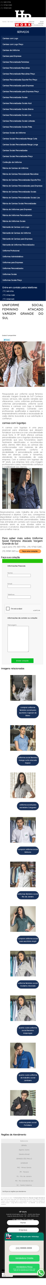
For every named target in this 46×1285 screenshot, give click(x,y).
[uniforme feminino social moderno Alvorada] (23, 963)
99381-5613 (8, 8)
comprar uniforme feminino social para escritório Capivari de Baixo (27, 711)
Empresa (23, 1230)
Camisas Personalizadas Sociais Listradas (19, 121)
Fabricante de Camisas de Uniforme (17, 233)
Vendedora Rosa (24, 1268)
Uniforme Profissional (11, 251)
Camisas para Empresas (12, 56)
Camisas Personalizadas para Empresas (18, 86)
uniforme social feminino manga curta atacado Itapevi (28, 760)
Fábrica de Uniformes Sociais (14, 221)
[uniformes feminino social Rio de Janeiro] (23, 874)
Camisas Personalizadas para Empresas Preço (21, 91)
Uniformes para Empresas (13, 262)
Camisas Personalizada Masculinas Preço (19, 74)
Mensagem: (12, 625)
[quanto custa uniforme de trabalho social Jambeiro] (23, 1055)
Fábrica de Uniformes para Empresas (17, 209)
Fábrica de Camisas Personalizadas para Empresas (22, 186)
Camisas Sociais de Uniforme (14, 133)
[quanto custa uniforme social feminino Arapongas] (23, 1007)
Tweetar (6, 340)
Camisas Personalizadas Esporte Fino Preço (20, 80)
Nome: (10, 573)
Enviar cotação (22, 661)
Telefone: (11, 594)
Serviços (23, 31)
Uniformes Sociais (10, 274)
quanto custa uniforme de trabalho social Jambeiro (28, 1077)
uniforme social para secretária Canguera (27, 806)
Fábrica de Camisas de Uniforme (15, 168)
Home (23, 1222)
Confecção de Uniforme (12, 162)
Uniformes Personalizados (13, 268)
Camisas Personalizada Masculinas (16, 68)
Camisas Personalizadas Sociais (15, 97)
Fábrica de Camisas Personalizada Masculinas (21, 174)
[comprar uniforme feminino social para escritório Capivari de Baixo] (23, 687)
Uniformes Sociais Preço (12, 280)
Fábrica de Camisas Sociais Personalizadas (19, 204)
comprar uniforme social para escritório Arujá (28, 939)
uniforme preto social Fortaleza (27, 1123)
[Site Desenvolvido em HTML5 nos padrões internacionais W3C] (7, 1276)
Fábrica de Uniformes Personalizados (17, 215)
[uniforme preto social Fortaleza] (23, 1102)
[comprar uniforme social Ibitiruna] (23, 829)
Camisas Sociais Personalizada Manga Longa (20, 145)
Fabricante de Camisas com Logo (16, 227)
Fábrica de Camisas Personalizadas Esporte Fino (22, 180)
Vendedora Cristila (24, 1258)
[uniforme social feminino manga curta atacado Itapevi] (23, 737)
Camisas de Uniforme (11, 50)
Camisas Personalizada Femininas (16, 62)
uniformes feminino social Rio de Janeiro (27, 895)
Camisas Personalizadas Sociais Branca (18, 109)
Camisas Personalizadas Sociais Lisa (17, 115)
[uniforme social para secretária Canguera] (23, 784)
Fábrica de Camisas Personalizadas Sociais (19, 192)
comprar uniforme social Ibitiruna (28, 850)
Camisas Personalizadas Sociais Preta (17, 127)
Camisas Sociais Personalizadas (15, 150)
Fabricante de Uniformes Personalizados (18, 245)
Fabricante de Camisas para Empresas (18, 239)
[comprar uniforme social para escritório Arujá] (23, 918)
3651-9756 (7, 2)
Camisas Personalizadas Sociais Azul (17, 103)
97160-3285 (8, 5)
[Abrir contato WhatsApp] (41, 1273)
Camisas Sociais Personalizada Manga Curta (20, 139)
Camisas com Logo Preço (13, 44)
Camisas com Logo (10, 38)
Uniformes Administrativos (13, 257)
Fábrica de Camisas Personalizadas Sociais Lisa (21, 198)
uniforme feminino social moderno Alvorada (28, 984)
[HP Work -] (23, 17)
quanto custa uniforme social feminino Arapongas (28, 1030)
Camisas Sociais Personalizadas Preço (18, 156)
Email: (10, 584)
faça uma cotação (30, 551)
